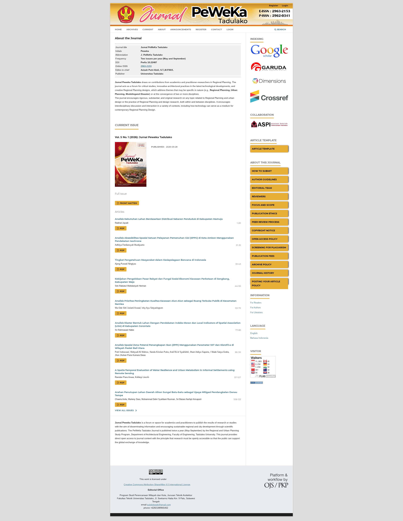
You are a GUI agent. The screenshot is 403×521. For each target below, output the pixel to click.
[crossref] (269, 102)
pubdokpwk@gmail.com (159, 504)
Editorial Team (262, 188)
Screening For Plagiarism (269, 247)
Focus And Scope (263, 205)
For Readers (255, 303)
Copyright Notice (263, 230)
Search (281, 29)
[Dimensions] (269, 85)
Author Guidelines (264, 179)
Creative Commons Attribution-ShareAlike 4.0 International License (157, 484)
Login (230, 29)
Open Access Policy (264, 239)
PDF (121, 228)
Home (118, 29)
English (254, 333)
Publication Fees (263, 256)
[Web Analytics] (256, 383)
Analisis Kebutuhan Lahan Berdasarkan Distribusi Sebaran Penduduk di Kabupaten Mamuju (169, 219)
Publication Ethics (264, 213)
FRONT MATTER (128, 203)
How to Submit (262, 171)
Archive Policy (261, 264)
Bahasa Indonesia (259, 338)
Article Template (263, 148)
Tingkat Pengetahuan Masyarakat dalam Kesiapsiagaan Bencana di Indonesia (160, 260)
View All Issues (124, 410)
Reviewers (259, 196)
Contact (216, 29)
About (162, 29)
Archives (132, 29)
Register (201, 29)
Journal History (263, 273)
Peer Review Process (265, 222)
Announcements (180, 29)
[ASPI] (269, 127)
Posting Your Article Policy (266, 283)
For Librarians (256, 312)
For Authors (255, 307)
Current (147, 29)
